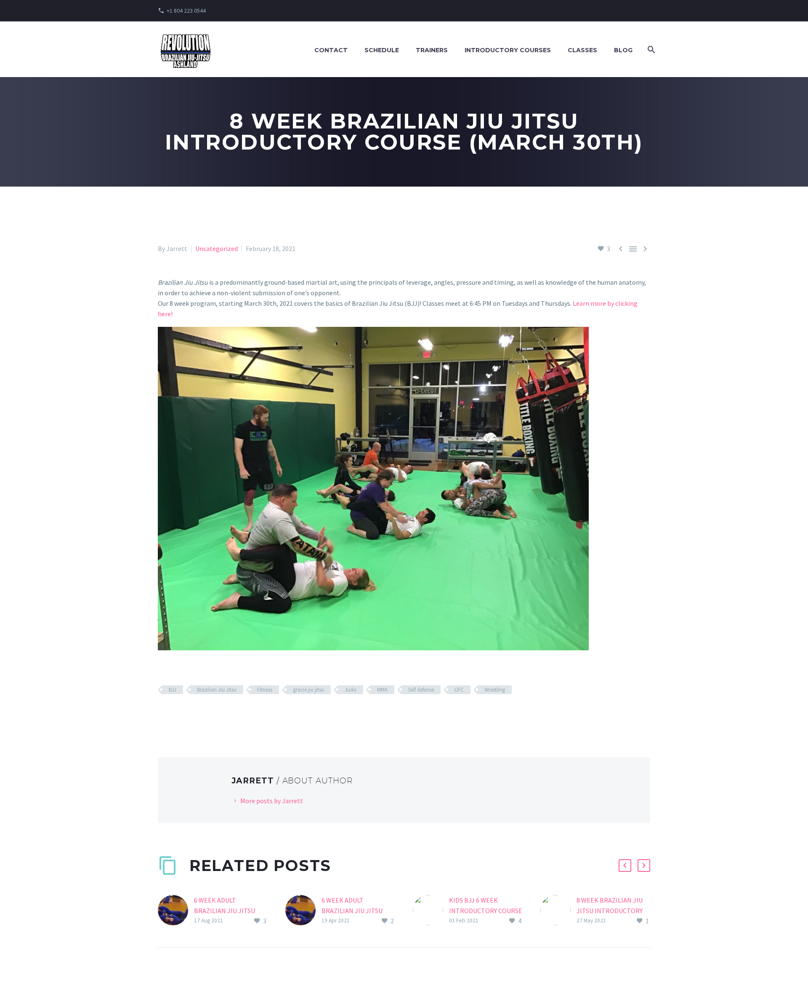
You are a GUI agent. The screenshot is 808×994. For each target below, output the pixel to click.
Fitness (264, 689)
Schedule (381, 50)
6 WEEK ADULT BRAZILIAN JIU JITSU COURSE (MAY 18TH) (352, 910)
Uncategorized (216, 248)
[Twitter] (175, 714)
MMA (382, 689)
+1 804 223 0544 (186, 10)
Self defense (421, 689)
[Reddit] (224, 714)
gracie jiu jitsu (308, 689)
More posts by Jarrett (271, 800)
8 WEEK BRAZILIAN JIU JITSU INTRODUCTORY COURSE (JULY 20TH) (610, 910)
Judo (350, 689)
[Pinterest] (187, 714)
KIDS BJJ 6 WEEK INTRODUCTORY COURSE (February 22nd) (485, 910)
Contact (331, 50)
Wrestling (494, 689)
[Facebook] (163, 714)
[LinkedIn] (212, 714)
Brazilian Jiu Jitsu (217, 689)
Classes (582, 50)
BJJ (172, 689)
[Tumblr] (200, 714)
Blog (623, 50)
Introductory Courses (508, 50)
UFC (459, 689)
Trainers (432, 50)
